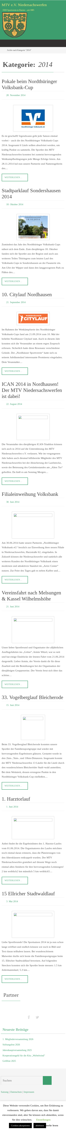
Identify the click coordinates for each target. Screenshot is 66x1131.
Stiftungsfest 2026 (11, 1037)
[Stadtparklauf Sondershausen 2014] (33, 225)
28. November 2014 (15, 95)
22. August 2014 (14, 401)
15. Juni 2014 (12, 700)
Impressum (29, 1085)
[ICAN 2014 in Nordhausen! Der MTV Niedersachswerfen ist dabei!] (33, 424)
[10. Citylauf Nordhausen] (33, 316)
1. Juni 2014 (12, 801)
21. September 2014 (16, 300)
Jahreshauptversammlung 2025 (17, 1043)
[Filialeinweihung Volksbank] (33, 521)
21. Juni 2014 (12, 602)
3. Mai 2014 (12, 895)
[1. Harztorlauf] (33, 821)
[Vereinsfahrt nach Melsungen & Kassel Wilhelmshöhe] (33, 625)
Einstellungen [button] (43, 1119)
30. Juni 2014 (12, 498)
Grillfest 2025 (9, 1054)
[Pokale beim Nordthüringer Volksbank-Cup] (33, 117)
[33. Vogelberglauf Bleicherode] (33, 722)
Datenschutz (16, 1085)
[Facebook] (29, 1010)
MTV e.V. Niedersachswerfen (24, 5)
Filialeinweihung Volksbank (30, 491)
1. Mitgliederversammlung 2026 (18, 1032)
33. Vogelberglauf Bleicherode (32, 692)
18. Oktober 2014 (14, 203)
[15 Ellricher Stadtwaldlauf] (33, 917)
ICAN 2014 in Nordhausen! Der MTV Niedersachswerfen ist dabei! (32, 388)
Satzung (4, 1085)
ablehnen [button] (40, 1125)
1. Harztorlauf (16, 793)
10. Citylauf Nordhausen (27, 293)
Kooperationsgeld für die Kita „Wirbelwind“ (24, 1048)
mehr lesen (52, 1125)
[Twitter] (37, 1010)
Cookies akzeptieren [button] (20, 1125)
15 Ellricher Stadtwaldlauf (28, 887)
